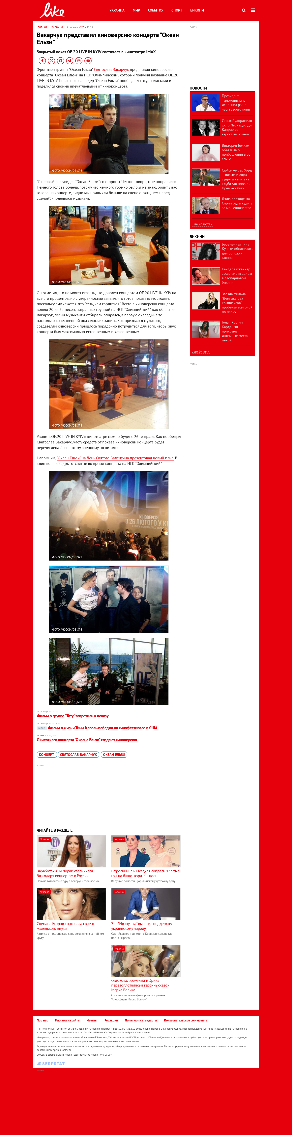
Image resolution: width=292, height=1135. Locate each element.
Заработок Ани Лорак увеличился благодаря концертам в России (65, 873)
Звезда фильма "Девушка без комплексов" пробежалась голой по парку (237, 303)
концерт (47, 754)
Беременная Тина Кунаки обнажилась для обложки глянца (237, 251)
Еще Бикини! (201, 351)
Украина (117, 10)
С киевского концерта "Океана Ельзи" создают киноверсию (87, 739)
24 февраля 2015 (76, 27)
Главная (42, 27)
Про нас (42, 1020)
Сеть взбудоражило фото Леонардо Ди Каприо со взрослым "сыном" (237, 127)
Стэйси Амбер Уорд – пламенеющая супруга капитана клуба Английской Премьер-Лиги (237, 179)
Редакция (111, 1020)
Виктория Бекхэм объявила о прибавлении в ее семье (236, 152)
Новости (198, 88)
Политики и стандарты (141, 1020)
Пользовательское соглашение (185, 1020)
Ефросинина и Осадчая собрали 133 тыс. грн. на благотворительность (145, 873)
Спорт (176, 10)
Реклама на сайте (67, 1020)
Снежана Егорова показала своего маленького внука (65, 926)
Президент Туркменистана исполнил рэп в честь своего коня (236, 102)
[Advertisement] (109, 796)
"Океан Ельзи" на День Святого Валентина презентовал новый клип (115, 458)
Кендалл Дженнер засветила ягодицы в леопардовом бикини (237, 276)
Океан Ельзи (114, 754)
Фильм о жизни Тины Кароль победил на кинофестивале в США (98, 727)
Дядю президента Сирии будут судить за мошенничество (237, 203)
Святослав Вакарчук (111, 69)
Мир (136, 10)
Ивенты (92, 1020)
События (155, 10)
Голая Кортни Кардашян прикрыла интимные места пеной (235, 331)
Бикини (197, 10)
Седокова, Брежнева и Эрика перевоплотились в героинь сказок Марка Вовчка (140, 985)
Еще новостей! (202, 224)
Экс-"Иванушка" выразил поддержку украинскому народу (141, 926)
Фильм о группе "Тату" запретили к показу (72, 716)
